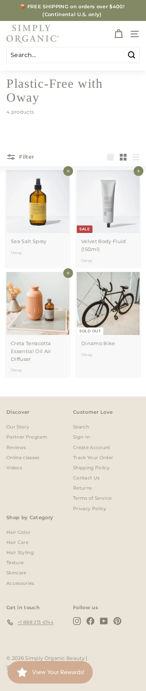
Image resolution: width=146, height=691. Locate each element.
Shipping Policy (91, 467)
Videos (14, 467)
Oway (16, 252)
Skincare (16, 572)
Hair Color (18, 532)
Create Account (91, 447)
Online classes (23, 457)
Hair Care (17, 542)
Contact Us (86, 478)
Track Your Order (93, 457)
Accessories (20, 583)
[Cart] (118, 34)
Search (81, 427)
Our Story (17, 427)
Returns (82, 488)
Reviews (16, 447)
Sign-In (81, 437)
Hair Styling (20, 552)
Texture (15, 562)
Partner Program (26, 437)
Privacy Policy (90, 508)
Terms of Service (92, 498)
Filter (26, 156)
